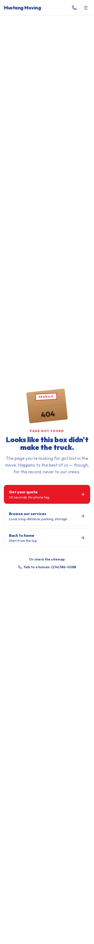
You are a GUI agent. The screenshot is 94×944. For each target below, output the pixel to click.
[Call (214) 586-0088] (74, 7)
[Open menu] (85, 7)
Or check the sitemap (47, 559)
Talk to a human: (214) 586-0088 (49, 567)
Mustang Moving (22, 8)
